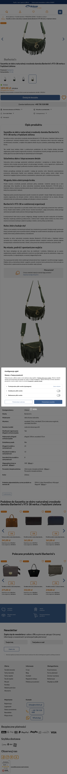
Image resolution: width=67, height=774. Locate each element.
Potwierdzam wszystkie (48, 402)
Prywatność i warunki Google (35, 381)
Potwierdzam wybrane (18, 402)
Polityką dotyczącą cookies (44, 378)
